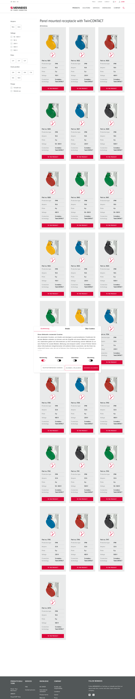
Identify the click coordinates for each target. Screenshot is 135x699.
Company (117, 8)
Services (96, 8)
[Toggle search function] (123, 8)
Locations (57, 691)
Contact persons (30, 690)
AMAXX (13, 693)
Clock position (15, 67)
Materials (42, 698)
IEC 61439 (43, 686)
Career (100, 1)
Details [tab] (67, 328)
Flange (13, 84)
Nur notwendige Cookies (53, 368)
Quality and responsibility (58, 687)
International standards (43, 690)
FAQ (26, 686)
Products (76, 8)
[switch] (59, 360)
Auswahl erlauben (73, 368)
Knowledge (106, 8)
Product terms (44, 694)
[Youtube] (90, 695)
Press (93, 1)
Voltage (13, 33)
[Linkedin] (93, 695)
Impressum (58, 353)
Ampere (13, 21)
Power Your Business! (14, 689)
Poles (12, 55)
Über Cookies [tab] (90, 328)
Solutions (86, 8)
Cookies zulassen (91, 368)
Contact (107, 1)
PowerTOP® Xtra (16, 697)
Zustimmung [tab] (45, 328)
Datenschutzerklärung (45, 353)
